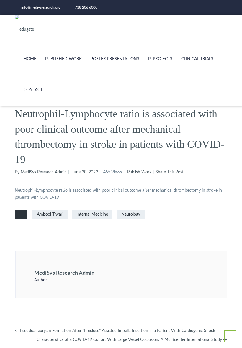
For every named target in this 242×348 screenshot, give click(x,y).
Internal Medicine (92, 214)
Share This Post (170, 172)
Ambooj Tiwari (50, 214)
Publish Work (139, 172)
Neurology (130, 214)
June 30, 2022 (85, 172)
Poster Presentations (115, 59)
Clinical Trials (197, 59)
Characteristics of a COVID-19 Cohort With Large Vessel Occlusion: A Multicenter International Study (132, 340)
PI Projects (160, 59)
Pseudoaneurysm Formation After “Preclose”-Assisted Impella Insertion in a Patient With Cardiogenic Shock (115, 331)
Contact (33, 90)
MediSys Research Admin (64, 273)
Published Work (63, 59)
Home (30, 59)
